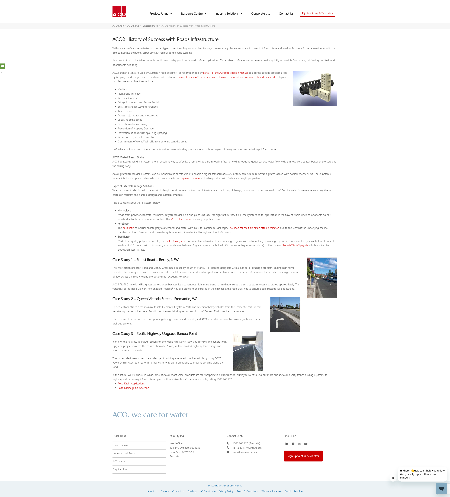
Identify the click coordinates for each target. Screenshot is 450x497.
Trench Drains (120, 445)
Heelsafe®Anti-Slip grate (295, 245)
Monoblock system (181, 219)
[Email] (2, 66)
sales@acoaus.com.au (245, 452)
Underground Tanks (123, 453)
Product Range (159, 14)
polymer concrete (189, 178)
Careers (165, 491)
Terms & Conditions (247, 491)
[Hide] (1, 72)
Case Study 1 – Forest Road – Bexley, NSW (145, 259)
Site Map (192, 491)
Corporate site (260, 14)
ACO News (118, 461)
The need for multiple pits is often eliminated (254, 228)
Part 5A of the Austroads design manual (225, 73)
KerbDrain (128, 228)
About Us (152, 491)
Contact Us (286, 14)
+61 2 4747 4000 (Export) (247, 448)
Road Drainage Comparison (133, 388)
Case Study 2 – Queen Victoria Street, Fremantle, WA (154, 298)
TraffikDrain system (175, 241)
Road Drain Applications (131, 383)
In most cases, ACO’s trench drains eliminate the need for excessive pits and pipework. (227, 77)
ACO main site (208, 491)
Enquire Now (119, 469)
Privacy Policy (226, 491)
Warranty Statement (272, 491)
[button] (317, 14)
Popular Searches (292, 491)
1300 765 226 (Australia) (246, 443)
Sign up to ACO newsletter (303, 456)
